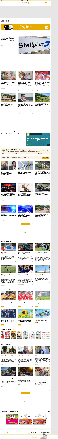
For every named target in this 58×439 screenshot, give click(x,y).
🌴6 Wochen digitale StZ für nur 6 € (25, 0)
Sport (23, 5)
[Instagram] (32, 432)
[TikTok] (35, 432)
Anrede (3, 153)
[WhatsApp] (33, 432)
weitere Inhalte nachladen (25, 223)
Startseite (2, 5)
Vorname (15, 153)
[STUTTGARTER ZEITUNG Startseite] (25, 3)
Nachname (27, 153)
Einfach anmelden (45, 157)
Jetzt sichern (34, 437)
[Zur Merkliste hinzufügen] (15, 88)
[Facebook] (37, 432)
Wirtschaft (19, 5)
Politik (16, 5)
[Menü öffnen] (1, 3)
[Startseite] (2, 429)
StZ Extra (28, 5)
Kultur (25, 5)
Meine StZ (6, 5)
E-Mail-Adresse (40, 153)
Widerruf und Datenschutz (26, 157)
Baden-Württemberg (12, 5)
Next (47, 419)
